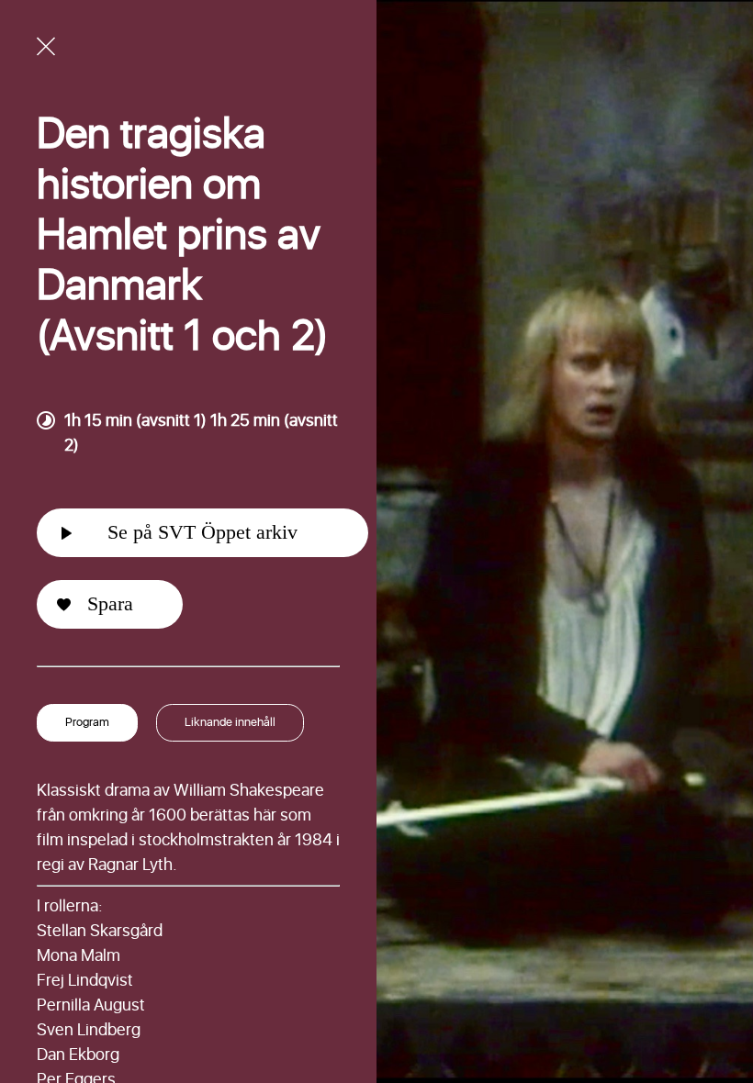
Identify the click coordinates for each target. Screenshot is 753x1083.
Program (87, 722)
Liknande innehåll (230, 722)
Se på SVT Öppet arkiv (202, 531)
